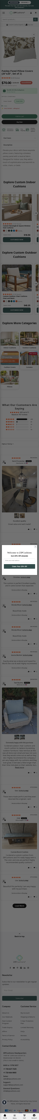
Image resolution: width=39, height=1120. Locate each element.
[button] (4, 1102)
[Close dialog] (35, 546)
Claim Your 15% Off (19, 566)
